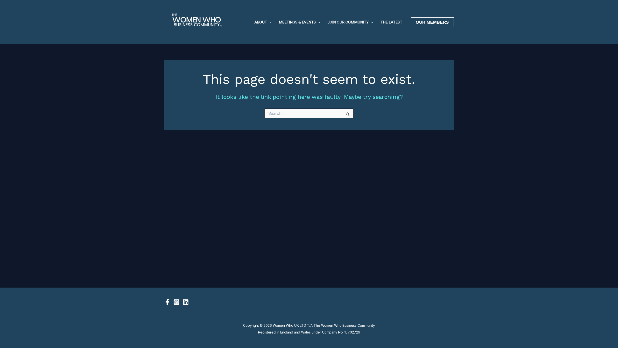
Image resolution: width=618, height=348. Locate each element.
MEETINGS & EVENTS (297, 22)
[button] (269, 22)
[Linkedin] (186, 302)
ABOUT (260, 22)
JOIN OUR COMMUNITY (348, 22)
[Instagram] (176, 302)
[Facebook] (167, 302)
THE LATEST (391, 22)
